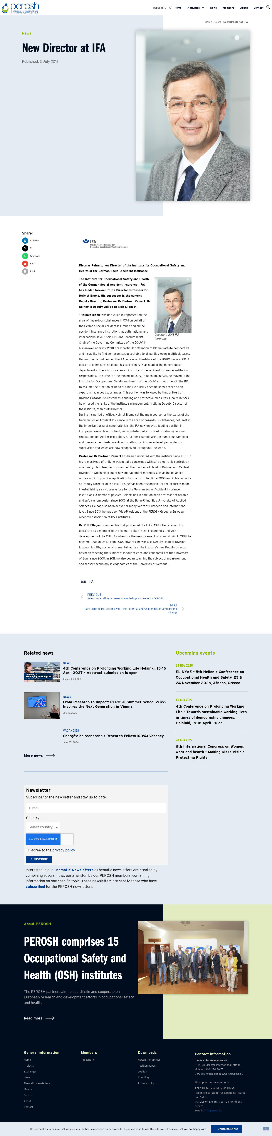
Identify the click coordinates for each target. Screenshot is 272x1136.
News (213, 7)
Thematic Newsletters (37, 1083)
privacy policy (63, 850)
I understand (227, 1129)
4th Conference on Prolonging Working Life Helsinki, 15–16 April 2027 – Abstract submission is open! (114, 670)
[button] (50, 240)
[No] (266, 1128)
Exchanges (30, 1071)
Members (228, 7)
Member (29, 1089)
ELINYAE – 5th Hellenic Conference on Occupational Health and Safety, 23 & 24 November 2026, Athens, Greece (210, 677)
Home (178, 7)
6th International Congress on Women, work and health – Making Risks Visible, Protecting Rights (210, 752)
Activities (193, 7)
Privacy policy (146, 1083)
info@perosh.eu (212, 1110)
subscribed (35, 886)
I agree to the (52, 850)
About (244, 7)
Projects (29, 1065)
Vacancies (71, 730)
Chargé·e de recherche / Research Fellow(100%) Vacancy (113, 736)
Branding (143, 1077)
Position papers (147, 1065)
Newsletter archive (149, 1059)
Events (28, 1095)
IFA (91, 581)
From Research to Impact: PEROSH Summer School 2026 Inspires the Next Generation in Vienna (114, 704)
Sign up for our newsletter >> (212, 1082)
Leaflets (143, 1071)
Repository (159, 7)
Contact (258, 7)
